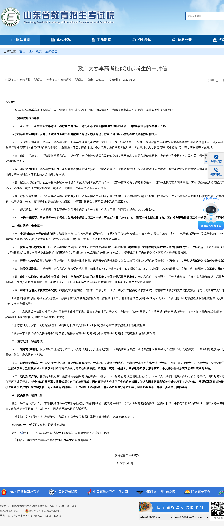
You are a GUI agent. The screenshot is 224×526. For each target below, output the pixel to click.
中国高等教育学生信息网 (110, 492)
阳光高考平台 (200, 492)
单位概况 (64, 40)
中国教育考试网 (66, 492)
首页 (22, 51)
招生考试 (144, 40)
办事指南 (216, 161)
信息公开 (185, 40)
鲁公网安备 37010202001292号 (45, 511)
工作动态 (104, 40)
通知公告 (51, 51)
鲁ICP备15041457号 (10, 511)
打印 (211, 80)
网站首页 (23, 40)
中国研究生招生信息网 (159, 492)
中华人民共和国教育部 (23, 492)
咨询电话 (216, 174)
